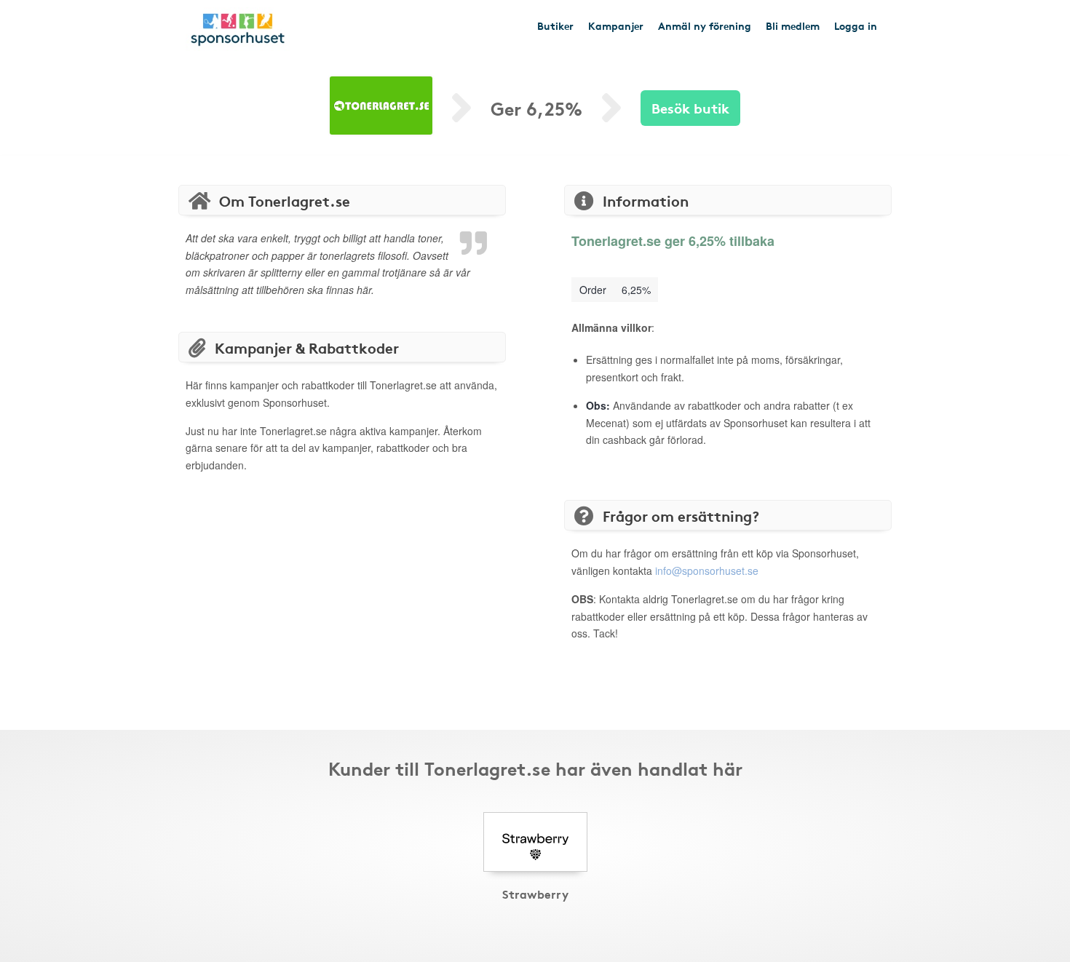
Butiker (555, 25)
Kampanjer (615, 25)
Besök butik (690, 107)
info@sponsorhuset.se (706, 570)
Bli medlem (793, 25)
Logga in (855, 25)
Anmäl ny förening (704, 25)
